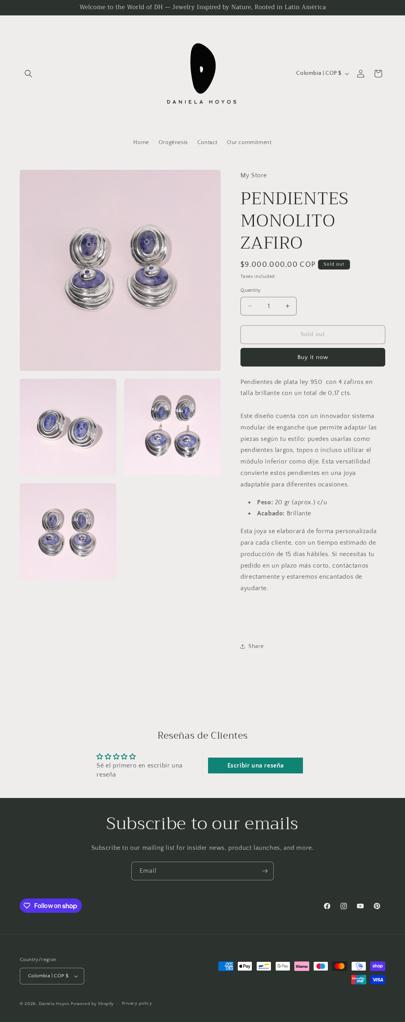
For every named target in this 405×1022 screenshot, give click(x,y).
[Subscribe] (264, 871)
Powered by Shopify (92, 1003)
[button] (28, 73)
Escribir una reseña (255, 765)
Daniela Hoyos (55, 1003)
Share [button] (255, 646)
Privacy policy (137, 1003)
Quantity (250, 290)
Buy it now (312, 357)
